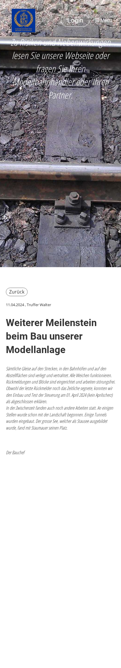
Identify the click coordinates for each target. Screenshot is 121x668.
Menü (105, 20)
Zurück (16, 292)
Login (75, 20)
